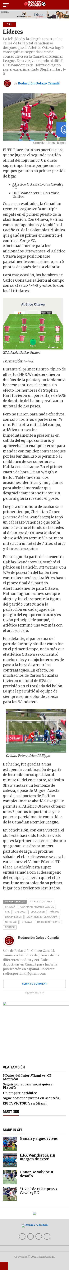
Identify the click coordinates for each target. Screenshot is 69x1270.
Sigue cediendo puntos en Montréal (32, 1098)
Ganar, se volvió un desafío (36, 1174)
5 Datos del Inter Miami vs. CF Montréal (27, 1077)
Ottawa (27, 922)
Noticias (10, 922)
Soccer (10, 927)
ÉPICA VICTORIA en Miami (25, 1103)
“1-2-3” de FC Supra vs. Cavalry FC (39, 1191)
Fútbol (54, 911)
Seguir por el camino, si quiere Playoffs (28, 1086)
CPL (7, 911)
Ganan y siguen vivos (39, 1138)
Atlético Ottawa (41, 901)
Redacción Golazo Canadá (39, 83)
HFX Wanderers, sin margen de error (37, 1157)
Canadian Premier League (37, 906)
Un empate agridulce (20, 1093)
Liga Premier (13, 916)
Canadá (10, 906)
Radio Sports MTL (48, 922)
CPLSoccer (37, 911)
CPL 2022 (20, 911)
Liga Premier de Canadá (42, 916)
